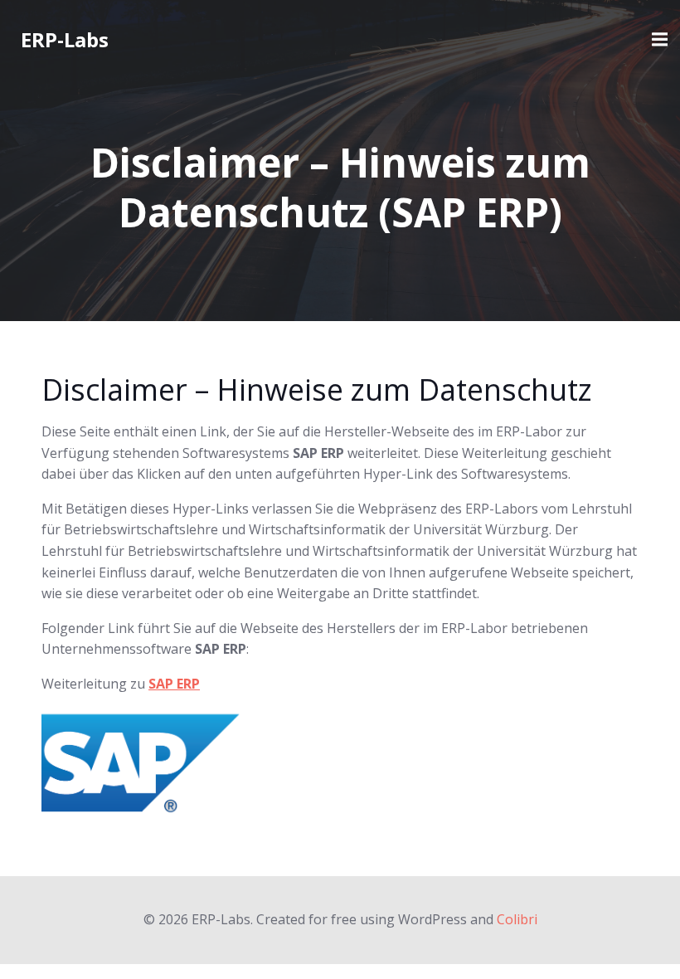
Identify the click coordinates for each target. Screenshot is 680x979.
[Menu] (658, 40)
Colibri (517, 919)
